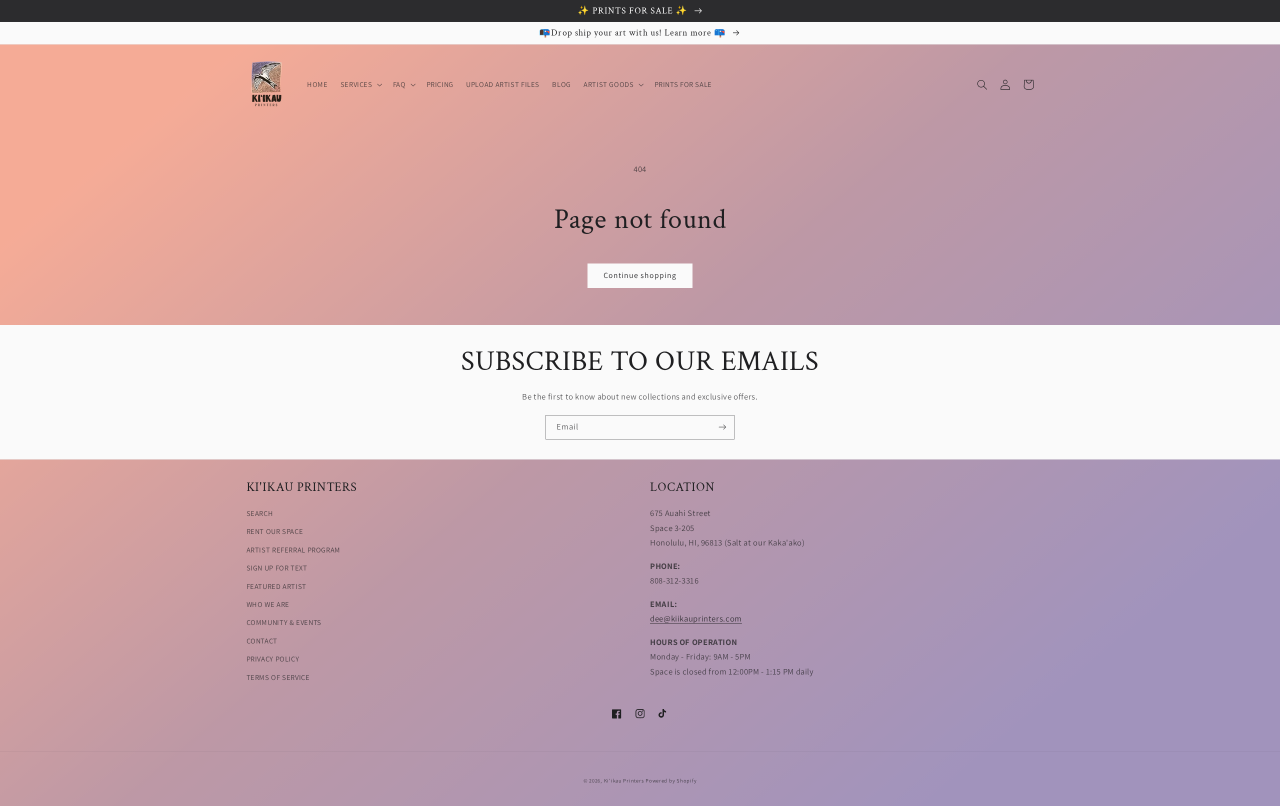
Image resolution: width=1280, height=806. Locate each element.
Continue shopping (640, 275)
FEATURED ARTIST (276, 586)
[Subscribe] (722, 427)
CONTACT (262, 641)
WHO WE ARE (268, 604)
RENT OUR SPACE (275, 531)
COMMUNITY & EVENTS (284, 622)
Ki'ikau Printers (624, 780)
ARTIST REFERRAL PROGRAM (293, 549)
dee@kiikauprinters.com (696, 618)
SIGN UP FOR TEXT (277, 567)
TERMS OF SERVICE (278, 677)
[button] (360, 85)
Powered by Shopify (671, 780)
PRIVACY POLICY (273, 659)
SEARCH (260, 513)
